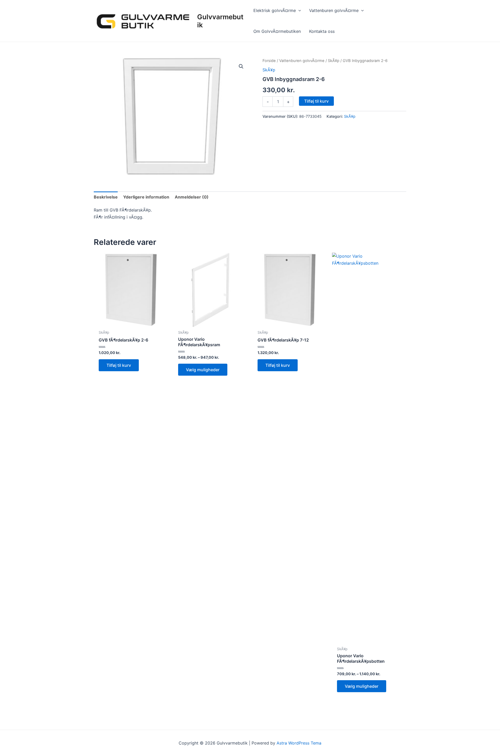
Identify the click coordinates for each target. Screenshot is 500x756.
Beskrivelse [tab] (106, 197)
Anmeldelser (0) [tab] (192, 197)
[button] (241, 66)
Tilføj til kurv (316, 101)
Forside (269, 60)
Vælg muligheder (203, 369)
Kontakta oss (322, 31)
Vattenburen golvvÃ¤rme (334, 10)
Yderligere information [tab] (146, 197)
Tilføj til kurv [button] (119, 365)
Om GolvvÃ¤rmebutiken (277, 31)
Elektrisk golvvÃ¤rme (274, 10)
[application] (298, 10)
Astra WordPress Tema (299, 743)
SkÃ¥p (333, 60)
